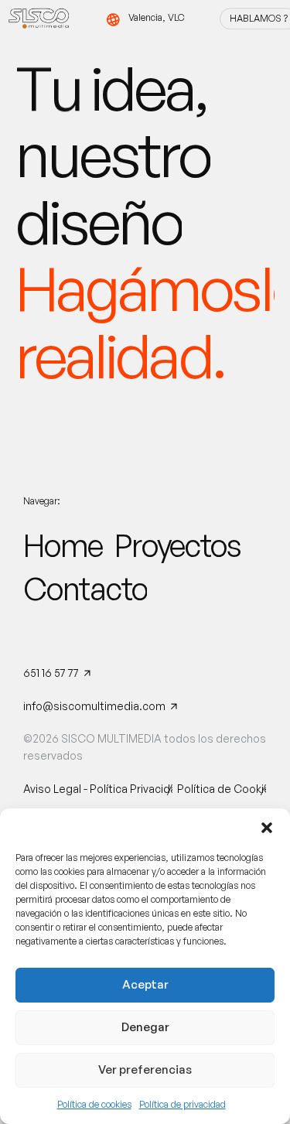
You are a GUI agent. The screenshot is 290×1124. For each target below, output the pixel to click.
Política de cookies (94, 1104)
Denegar (145, 1027)
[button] (267, 827)
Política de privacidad (182, 1104)
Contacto (85, 588)
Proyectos (177, 545)
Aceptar (145, 984)
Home (63, 545)
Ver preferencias (145, 1069)
